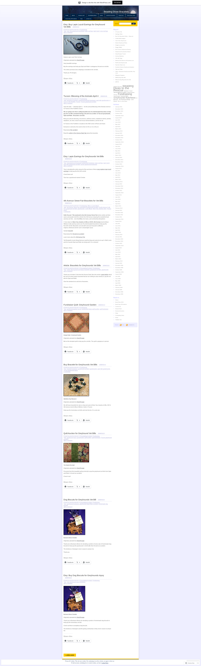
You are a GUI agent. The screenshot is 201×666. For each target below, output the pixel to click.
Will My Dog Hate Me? (120, 77)
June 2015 (118, 122)
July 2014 (117, 146)
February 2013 (118, 181)
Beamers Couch (128, 91)
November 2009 (119, 267)
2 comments (67, 211)
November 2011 (119, 214)
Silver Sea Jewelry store (99, 209)
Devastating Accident (86, 268)
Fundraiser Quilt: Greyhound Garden (80, 305)
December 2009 (119, 265)
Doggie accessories (120, 45)
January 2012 (118, 210)
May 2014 (117, 150)
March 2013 (118, 179)
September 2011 (119, 219)
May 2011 (117, 228)
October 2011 (118, 217)
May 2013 (117, 175)
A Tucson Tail (118, 31)
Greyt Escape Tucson (120, 53)
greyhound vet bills (71, 209)
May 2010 (117, 254)
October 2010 (118, 243)
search (116, 23)
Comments (131, 324)
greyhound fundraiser (88, 163)
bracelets (87, 270)
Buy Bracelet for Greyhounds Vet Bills (80, 364)
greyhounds (81, 209)
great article (104, 274)
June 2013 (118, 172)
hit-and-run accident (78, 234)
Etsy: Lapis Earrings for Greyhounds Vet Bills (84, 156)
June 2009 (118, 278)
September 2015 (119, 115)
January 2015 (118, 133)
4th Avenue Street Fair (73, 207)
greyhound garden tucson (74, 309)
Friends (115, 94)
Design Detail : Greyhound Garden (72, 335)
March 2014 (118, 155)
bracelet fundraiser (72, 369)
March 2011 (118, 232)
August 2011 (118, 221)
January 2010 (118, 263)
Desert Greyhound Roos (121, 42)
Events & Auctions (110, 15)
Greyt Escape (80, 60)
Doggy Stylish (118, 47)
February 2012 (118, 208)
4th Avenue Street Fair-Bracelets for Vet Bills (83, 201)
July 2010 (117, 250)
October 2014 (118, 139)
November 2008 (119, 294)
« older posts (70, 655)
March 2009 (118, 285)
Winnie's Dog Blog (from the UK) (123, 79)
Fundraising (83, 29)
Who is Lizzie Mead (93, 206)
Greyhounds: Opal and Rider (121, 96)
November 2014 (119, 137)
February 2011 (118, 234)
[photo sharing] (76, 54)
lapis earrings (89, 31)
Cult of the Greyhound (120, 40)
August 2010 (118, 247)
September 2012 (119, 192)
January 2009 (118, 289)
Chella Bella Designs (120, 38)
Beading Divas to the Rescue (123, 88)
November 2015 (119, 111)
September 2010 (119, 245)
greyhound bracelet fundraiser (87, 100)
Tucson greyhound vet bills (88, 102)
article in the (78, 133)
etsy (68, 31)
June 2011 (117, 225)
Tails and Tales (118, 69)
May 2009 (117, 280)
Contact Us (88, 18)
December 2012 (119, 186)
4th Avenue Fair (80, 237)
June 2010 (118, 252)
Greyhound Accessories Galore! (123, 51)
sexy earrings (104, 31)
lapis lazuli (96, 31)
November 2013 (119, 161)
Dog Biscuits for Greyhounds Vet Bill (80, 500)
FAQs (81, 18)
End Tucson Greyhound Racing (123, 49)
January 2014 (118, 157)
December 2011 (119, 212)
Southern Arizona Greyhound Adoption (124, 67)
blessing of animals (72, 100)
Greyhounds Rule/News (125, 98)
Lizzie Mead (88, 209)
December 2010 (119, 239)
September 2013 (119, 166)
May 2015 (117, 124)
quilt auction (95, 309)
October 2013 (118, 164)
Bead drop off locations (71, 18)
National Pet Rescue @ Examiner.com (124, 60)
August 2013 (118, 168)
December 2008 (119, 291)
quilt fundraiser (104, 309)
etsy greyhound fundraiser (77, 31)
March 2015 (118, 128)
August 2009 (118, 274)
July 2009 (117, 276)
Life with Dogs (118, 58)
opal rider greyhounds (102, 100)
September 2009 (119, 272)
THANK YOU (121, 15)
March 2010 (118, 258)
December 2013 (119, 159)
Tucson (78, 102)
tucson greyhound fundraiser (89, 164)
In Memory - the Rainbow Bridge (125, 98)
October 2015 (118, 113)
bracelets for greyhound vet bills (89, 207)
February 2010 (118, 261)
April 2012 (117, 203)
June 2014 (118, 148)
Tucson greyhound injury (71, 370)
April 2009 (117, 283)
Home (67, 15)
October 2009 (118, 269)
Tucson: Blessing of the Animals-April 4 (81, 96)
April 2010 (117, 256)
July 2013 (117, 170)
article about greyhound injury (75, 270)
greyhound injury (87, 309)
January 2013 (118, 183)
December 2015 (119, 109)
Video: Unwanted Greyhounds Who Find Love (125, 72)
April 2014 (117, 153)
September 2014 (119, 142)
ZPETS (117, 81)
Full (123, 324)
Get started (117, 2)
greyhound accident (83, 369)
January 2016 (118, 106)
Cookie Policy (104, 663)
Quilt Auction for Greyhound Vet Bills (80, 433)
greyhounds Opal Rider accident (89, 504)
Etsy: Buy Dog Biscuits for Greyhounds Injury (84, 575)
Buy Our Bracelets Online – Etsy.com (124, 36)
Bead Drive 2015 (131, 15)
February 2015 (118, 131)
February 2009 (118, 287)
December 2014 (119, 135)
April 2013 (117, 177)
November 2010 (119, 241)
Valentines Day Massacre (70, 398)
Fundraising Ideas (92, 15)
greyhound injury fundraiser (77, 582)
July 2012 (117, 197)
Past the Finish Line (120, 64)
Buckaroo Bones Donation (70, 537)
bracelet (70, 231)
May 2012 (117, 201)
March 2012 (118, 206)
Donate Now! (81, 15)
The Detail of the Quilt (69, 465)
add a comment (68, 32)
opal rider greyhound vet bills (72, 164)
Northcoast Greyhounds (121, 62)
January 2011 (118, 236)
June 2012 (118, 199)
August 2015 (118, 117)
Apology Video (118, 34)
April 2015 (117, 126)
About (73, 15)
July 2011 (117, 223)
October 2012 (118, 190)
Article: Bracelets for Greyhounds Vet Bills (82, 265)
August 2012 (118, 194)
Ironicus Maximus (119, 56)
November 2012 (119, 188)
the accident (74, 130)
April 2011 (117, 230)
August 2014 (118, 144)
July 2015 (117, 120)
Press (101, 15)
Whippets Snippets (119, 75)
